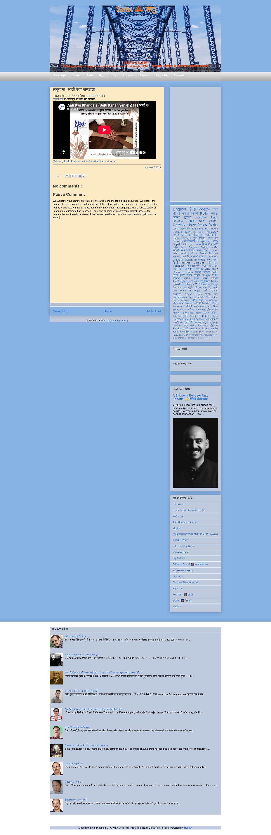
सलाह (190, 313)
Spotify (177, 606)
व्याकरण (197, 322)
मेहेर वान (213, 262)
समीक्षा (214, 213)
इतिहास (198, 287)
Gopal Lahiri (180, 244)
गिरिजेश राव (178, 322)
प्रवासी (198, 271)
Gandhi (200, 297)
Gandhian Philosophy (186, 265)
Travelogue (194, 290)
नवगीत (186, 322)
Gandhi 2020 (210, 275)
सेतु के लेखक (179, 558)
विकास (189, 331)
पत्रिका (195, 335)
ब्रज (192, 328)
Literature (201, 309)
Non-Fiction (212, 297)
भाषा (216, 265)
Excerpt (200, 241)
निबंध (191, 250)
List (175, 228)
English (179, 209)
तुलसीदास (177, 325)
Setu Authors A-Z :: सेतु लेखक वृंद (81, 654)
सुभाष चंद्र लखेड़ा (202, 268)
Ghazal (209, 241)
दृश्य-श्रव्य (177, 309)
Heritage (177, 319)
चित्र (175, 268)
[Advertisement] (195, 143)
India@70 (189, 287)
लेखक (176, 217)
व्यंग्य (216, 234)
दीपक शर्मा (190, 234)
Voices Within (208, 224)
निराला (215, 303)
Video (183, 300)
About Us (161, 75)
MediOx (177, 528)
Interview (178, 241)
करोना (196, 278)
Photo (198, 294)
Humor (185, 319)
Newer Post (60, 311)
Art (182, 234)
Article (213, 221)
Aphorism (203, 325)
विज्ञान (183, 284)
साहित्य (206, 271)
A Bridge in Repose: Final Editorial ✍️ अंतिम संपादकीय (190, 397)
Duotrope (178, 504)
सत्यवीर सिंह (213, 284)
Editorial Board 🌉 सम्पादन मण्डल (190, 564)
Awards (144, 75)
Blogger (188, 827)
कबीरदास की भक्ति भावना (76, 636)
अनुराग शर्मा (58, 99)
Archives (179, 75)
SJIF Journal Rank (183, 546)
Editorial (201, 217)
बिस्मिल (214, 278)
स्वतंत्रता (214, 316)
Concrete (177, 287)
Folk (198, 328)
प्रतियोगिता (192, 300)
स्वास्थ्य (198, 313)
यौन (191, 322)
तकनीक (214, 328)
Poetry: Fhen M (73, 781)
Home (108, 311)
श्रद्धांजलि (177, 294)
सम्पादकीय (208, 234)
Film (209, 322)
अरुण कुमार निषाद (182, 275)
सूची (195, 237)
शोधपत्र (191, 224)
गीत (184, 256)
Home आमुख (59, 75)
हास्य (208, 306)
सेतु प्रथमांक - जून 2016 (76, 800)
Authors (128, 75)
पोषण (205, 278)
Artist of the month (202, 332)
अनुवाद (199, 234)
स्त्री (216, 294)
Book (214, 217)
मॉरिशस (185, 303)
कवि (201, 231)
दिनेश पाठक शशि (210, 244)
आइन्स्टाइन (209, 300)
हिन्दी (192, 209)
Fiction (204, 213)
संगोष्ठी (208, 338)
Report (176, 300)
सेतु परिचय (178, 588)
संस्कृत (197, 275)
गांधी (205, 290)
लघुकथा (176, 234)
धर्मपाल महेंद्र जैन (208, 237)
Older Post (154, 311)
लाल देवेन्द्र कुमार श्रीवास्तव (77, 727)
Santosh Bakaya (199, 247)
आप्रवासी (183, 316)
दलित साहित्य (212, 309)
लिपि (186, 325)
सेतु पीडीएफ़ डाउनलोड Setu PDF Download (195, 534)
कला (205, 287)
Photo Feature (182, 237)
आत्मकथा (189, 268)
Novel (203, 265)
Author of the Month (194, 253)
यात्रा (206, 281)
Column (214, 290)
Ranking (177, 328)
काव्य (215, 209)
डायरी (185, 328)
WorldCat (178, 515)
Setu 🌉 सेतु (135, 9)
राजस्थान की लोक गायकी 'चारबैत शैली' (81, 690)
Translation (211, 231)
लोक (185, 313)
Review (178, 221)
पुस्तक (187, 217)
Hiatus (113, 75)
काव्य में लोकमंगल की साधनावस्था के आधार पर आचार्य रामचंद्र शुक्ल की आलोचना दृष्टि (102, 672)
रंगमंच (182, 331)
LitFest (214, 306)
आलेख (185, 213)
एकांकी (189, 335)
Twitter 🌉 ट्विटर (182, 600)
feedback (182, 335)
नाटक (202, 306)
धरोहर (175, 247)
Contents (179, 224)
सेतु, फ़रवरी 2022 (153, 167)
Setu (90, 75)
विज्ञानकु (176, 278)
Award (188, 294)
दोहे (197, 306)
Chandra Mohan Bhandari (189, 259)
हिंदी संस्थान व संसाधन (183, 570)
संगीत (200, 335)
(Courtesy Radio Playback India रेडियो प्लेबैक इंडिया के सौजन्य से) (84, 161)
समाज (192, 325)
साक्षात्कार (177, 256)
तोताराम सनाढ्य (189, 338)
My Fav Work (197, 319)
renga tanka (212, 319)
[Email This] (67, 176)
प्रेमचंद (204, 284)
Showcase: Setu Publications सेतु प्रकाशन (86, 745)
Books (76, 75)
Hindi (176, 213)
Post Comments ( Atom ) (114, 320)
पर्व (184, 306)
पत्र (211, 265)
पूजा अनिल (91, 95)
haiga (215, 322)
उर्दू (202, 281)
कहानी (194, 213)
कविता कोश (178, 576)
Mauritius (191, 306)
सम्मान (187, 278)
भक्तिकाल (177, 313)
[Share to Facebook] (80, 176)
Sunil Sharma (200, 228)
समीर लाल (213, 256)
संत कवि (194, 303)
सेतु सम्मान (177, 306)
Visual (206, 313)
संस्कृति (201, 300)
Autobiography (181, 281)
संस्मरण (184, 250)
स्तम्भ (202, 221)
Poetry (204, 209)
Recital (205, 328)
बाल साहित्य (189, 241)
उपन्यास (192, 316)
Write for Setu (181, 552)
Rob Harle (195, 244)
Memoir (213, 253)
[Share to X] (75, 176)
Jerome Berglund (193, 262)
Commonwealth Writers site (189, 510)
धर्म (199, 316)
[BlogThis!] (71, 176)
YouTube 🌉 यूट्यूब (183, 594)
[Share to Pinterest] (84, 176)
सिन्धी (207, 294)
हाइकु (203, 322)
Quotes (214, 325)
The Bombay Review (185, 522)
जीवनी (181, 268)
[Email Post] (58, 175)
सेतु (100, 75)
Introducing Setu (73, 763)
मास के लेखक (201, 338)
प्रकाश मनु (190, 231)
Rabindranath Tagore (184, 297)
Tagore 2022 (193, 284)
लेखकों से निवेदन (180, 540)
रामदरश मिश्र (188, 309)
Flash (207, 250)
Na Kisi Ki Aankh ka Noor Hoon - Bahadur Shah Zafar (93, 709)
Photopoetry (208, 335)
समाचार (199, 250)
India (190, 221)
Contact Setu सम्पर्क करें (185, 582)
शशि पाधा (203, 256)
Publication (205, 303)
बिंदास (183, 247)
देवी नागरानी (192, 256)
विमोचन (205, 316)
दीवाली (175, 331)
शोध (216, 241)
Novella (195, 281)
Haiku (214, 271)
